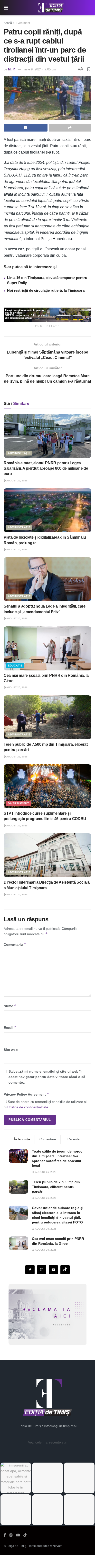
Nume (10, 1005)
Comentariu (15, 944)
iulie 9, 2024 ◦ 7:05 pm (40, 69)
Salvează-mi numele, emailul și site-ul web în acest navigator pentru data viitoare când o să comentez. (47, 1076)
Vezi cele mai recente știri (47, 1442)
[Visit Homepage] (51, 8)
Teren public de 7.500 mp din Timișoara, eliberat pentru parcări (56, 1186)
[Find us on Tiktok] (65, 1269)
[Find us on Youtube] (53, 1269)
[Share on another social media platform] (70, 128)
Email (10, 1027)
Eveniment (23, 23)
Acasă (8, 23)
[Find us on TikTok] (25, 1535)
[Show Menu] (6, 7)
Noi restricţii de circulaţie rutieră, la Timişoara (46, 290)
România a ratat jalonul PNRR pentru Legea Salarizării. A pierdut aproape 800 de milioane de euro (46, 468)
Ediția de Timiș (16, 1546)
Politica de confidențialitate (27, 1107)
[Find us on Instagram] (41, 1269)
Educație (15, 665)
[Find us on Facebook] (30, 1269)
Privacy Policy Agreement (26, 1094)
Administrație (19, 453)
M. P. (11, 69)
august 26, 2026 (17, 480)
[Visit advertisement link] (47, 315)
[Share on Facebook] (26, 128)
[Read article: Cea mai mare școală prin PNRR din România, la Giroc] (47, 648)
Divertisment (18, 803)
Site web (11, 1050)
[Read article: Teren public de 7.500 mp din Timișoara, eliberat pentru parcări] (47, 717)
